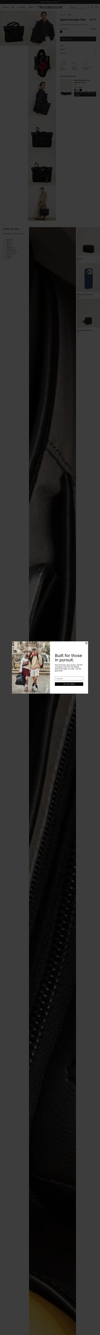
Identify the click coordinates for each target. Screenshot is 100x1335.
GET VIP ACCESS (69, 684)
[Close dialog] (86, 643)
